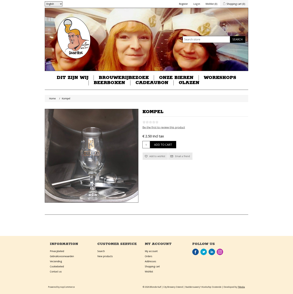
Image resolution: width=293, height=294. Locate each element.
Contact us (56, 271)
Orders (148, 256)
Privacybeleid (57, 251)
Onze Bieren (176, 77)
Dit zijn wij (73, 77)
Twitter (203, 252)
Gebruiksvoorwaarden (62, 256)
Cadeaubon (151, 82)
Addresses (150, 261)
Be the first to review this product (163, 127)
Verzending (56, 261)
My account (151, 251)
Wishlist (149, 271)
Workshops (220, 77)
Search (101, 251)
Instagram (220, 252)
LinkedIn (212, 252)
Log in (196, 3)
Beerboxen (109, 82)
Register (183, 3)
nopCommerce (67, 287)
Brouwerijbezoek (124, 77)
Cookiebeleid (57, 266)
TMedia (241, 287)
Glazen (189, 82)
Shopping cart (152, 266)
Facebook (195, 252)
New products (105, 256)
